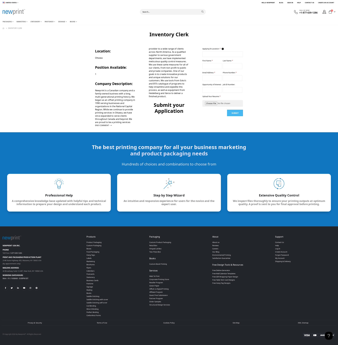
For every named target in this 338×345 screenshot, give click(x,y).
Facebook (5, 288)
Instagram (30, 288)
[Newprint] (14, 12)
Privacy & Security (35, 323)
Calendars (90, 271)
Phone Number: (230, 72)
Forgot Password (282, 255)
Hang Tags (90, 255)
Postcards (90, 274)
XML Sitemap (303, 323)
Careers (215, 248)
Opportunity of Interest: (211, 84)
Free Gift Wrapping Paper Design (225, 276)
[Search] (202, 11)
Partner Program (156, 298)
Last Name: (228, 60)
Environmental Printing (221, 255)
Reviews (215, 245)
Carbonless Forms (93, 315)
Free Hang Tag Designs (221, 283)
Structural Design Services (159, 305)
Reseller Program (156, 282)
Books (88, 293)
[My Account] (324, 12)
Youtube (24, 288)
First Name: (207, 60)
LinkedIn (18, 288)
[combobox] (173, 12)
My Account (280, 258)
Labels (88, 258)
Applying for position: (212, 49)
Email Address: (208, 72)
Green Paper (154, 285)
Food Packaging (92, 252)
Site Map (236, 323)
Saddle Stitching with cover (97, 299)
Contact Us (309, 3)
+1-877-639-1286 (308, 12)
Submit (235, 113)
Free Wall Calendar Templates (224, 273)
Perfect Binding (92, 312)
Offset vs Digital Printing (159, 289)
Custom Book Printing (158, 264)
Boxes (88, 248)
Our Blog (215, 252)
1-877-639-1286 (16, 253)
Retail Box (153, 245)
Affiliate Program (156, 292)
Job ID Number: (229, 84)
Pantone (89, 283)
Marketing (90, 261)
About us (216, 242)
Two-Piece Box (155, 252)
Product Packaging (94, 242)
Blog (281, 3)
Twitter (11, 288)
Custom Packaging (93, 245)
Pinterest (36, 288)
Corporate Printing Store (159, 279)
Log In (277, 248)
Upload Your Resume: (211, 96)
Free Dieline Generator (221, 270)
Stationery (90, 277)
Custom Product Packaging (160, 242)
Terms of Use (102, 323)
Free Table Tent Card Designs (223, 280)
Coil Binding (91, 306)
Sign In (290, 3)
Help (299, 3)
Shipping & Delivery (283, 261)
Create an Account (326, 3)
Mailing (89, 290)
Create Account (281, 252)
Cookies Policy (169, 323)
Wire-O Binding (92, 309)
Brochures (90, 264)
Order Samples (155, 301)
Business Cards (92, 280)
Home (3, 28)
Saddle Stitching (92, 296)
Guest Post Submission (158, 295)
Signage (89, 287)
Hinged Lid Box (155, 248)
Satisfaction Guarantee (221, 258)
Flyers (88, 267)
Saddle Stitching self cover (96, 302)
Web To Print (154, 276)
